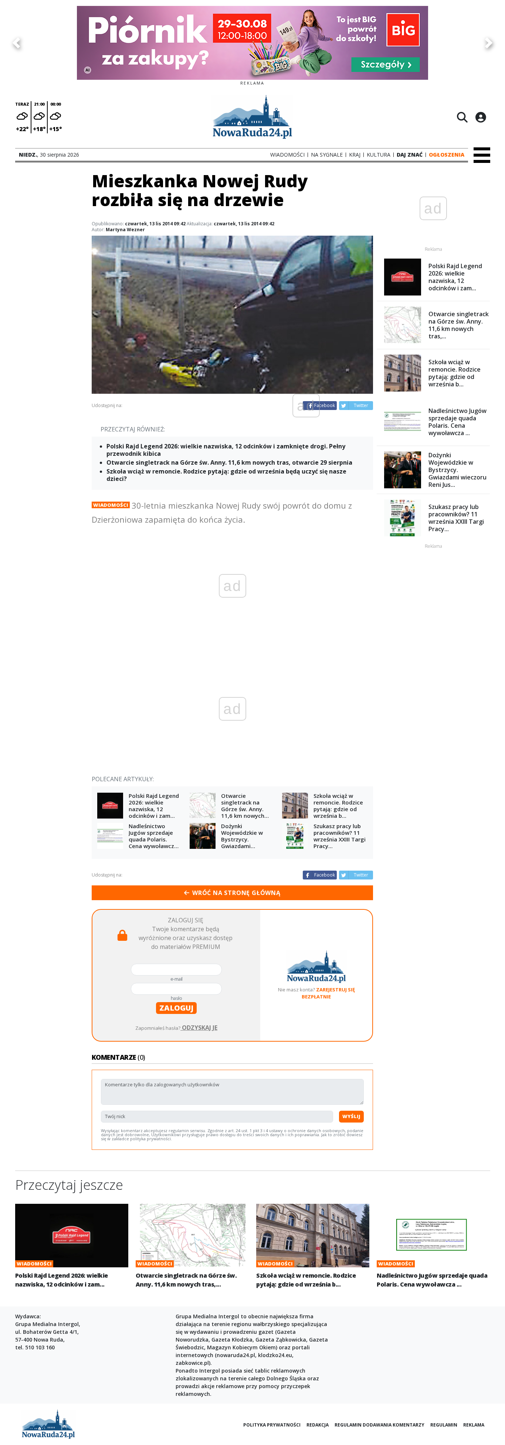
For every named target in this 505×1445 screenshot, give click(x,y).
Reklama (473, 1425)
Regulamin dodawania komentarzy (379, 1425)
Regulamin (443, 1425)
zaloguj (176, 1008)
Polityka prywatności (272, 1425)
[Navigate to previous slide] (16, 42)
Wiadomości (110, 505)
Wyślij (351, 1116)
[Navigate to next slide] (488, 42)
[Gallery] (252, 43)
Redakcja (317, 1425)
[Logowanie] (480, 117)
